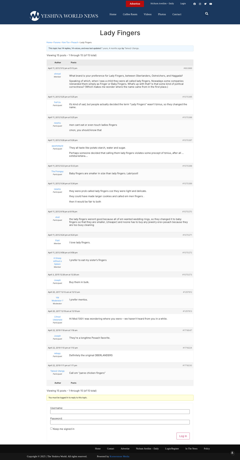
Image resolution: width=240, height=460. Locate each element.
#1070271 (187, 235)
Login (183, 3)
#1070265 (187, 97)
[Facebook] (194, 4)
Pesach (74, 42)
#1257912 (187, 292)
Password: (56, 418)
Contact (176, 14)
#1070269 (187, 183)
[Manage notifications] (232, 452)
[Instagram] (200, 4)
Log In (183, 436)
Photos (162, 14)
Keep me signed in (63, 429)
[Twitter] (205, 4)
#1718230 (187, 365)
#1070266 (187, 117)
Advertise (125, 448)
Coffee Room (130, 14)
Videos (148, 14)
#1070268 (187, 166)
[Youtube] (210, 4)
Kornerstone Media (119, 456)
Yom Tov (66, 42)
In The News (191, 448)
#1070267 (187, 140)
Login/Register (172, 448)
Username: (56, 408)
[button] (206, 13)
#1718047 (187, 330)
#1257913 (187, 311)
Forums (57, 42)
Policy (207, 448)
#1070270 (187, 211)
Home (113, 14)
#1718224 (187, 348)
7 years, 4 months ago (111, 48)
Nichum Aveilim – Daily (162, 3)
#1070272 (187, 252)
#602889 (188, 68)
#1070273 (187, 274)
